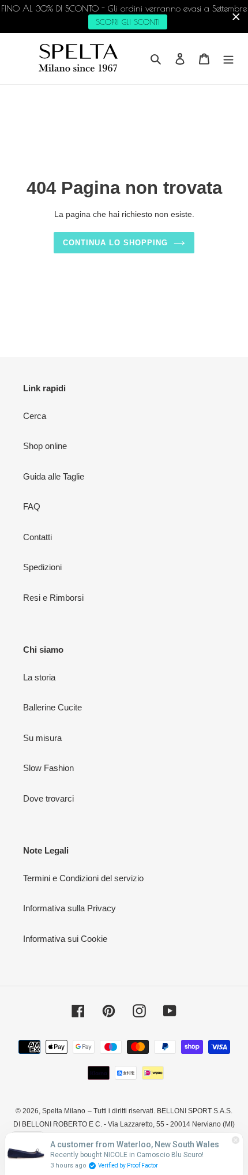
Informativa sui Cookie (65, 939)
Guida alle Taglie (53, 476)
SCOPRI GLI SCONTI (128, 22)
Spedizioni (42, 567)
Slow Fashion (48, 768)
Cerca (34, 416)
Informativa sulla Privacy (69, 908)
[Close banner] (236, 16)
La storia (39, 677)
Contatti (37, 537)
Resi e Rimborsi (53, 598)
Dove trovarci (48, 798)
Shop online (45, 446)
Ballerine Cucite (52, 707)
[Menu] (228, 58)
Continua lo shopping (115, 242)
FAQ (31, 506)
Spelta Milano (63, 1111)
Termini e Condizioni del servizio (83, 878)
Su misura (42, 738)
